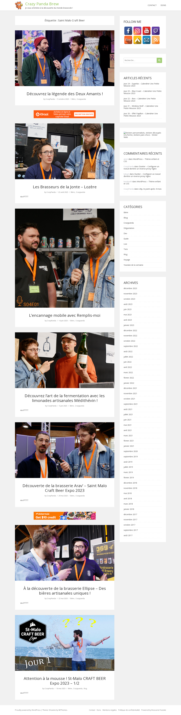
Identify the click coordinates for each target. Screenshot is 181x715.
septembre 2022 (131, 346)
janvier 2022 (129, 383)
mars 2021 (128, 436)
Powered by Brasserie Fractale (153, 710)
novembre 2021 (130, 393)
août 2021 (128, 409)
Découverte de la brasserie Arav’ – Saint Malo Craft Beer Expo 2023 (65, 488)
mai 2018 (128, 493)
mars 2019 (128, 472)
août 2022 (128, 351)
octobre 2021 (129, 399)
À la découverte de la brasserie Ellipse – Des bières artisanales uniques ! (64, 591)
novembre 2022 (130, 336)
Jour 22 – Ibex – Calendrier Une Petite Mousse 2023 (140, 99)
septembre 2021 (131, 404)
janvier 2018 (129, 509)
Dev (125, 233)
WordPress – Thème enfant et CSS (141, 160)
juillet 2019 (128, 467)
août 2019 (128, 462)
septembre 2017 (131, 530)
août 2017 (128, 535)
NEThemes (63, 710)
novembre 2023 (130, 294)
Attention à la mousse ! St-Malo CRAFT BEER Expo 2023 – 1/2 (65, 681)
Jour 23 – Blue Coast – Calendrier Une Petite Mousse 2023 (143, 92)
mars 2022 (128, 372)
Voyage (127, 260)
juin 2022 (127, 362)
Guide (126, 239)
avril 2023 (128, 320)
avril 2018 (128, 499)
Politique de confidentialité (129, 710)
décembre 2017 (130, 514)
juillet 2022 (128, 357)
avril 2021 (128, 430)
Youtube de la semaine (133, 265)
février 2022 (129, 378)
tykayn (126, 174)
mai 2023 (128, 315)
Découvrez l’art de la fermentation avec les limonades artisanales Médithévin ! (65, 398)
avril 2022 (128, 367)
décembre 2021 (130, 388)
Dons (163, 5)
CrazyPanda (50, 99)
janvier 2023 (129, 325)
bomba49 (128, 181)
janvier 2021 (129, 446)
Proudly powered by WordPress (28, 710)
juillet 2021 (128, 414)
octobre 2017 (129, 525)
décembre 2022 (130, 330)
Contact (152, 5)
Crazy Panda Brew (42, 3)
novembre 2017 (130, 520)
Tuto (126, 249)
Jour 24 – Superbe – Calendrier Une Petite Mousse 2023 (141, 84)
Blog (126, 218)
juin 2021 (127, 420)
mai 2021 (128, 425)
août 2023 (128, 304)
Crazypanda (81, 99)
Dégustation (129, 228)
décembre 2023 (130, 288)
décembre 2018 (130, 483)
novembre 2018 (130, 488)
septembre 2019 (131, 457)
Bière (74, 99)
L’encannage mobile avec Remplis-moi (64, 315)
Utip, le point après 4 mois (150, 189)
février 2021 (129, 441)
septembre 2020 (131, 451)
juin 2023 (127, 309)
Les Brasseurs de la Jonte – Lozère (65, 186)
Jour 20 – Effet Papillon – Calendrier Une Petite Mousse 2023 (141, 114)
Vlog (85, 689)
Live (125, 244)
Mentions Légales (110, 710)
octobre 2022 (129, 341)
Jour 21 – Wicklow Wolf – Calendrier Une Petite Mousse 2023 (141, 107)
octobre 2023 (129, 299)
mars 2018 (128, 504)
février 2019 (129, 478)
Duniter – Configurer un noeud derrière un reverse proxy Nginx (141, 167)
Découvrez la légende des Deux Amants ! (65, 93)
